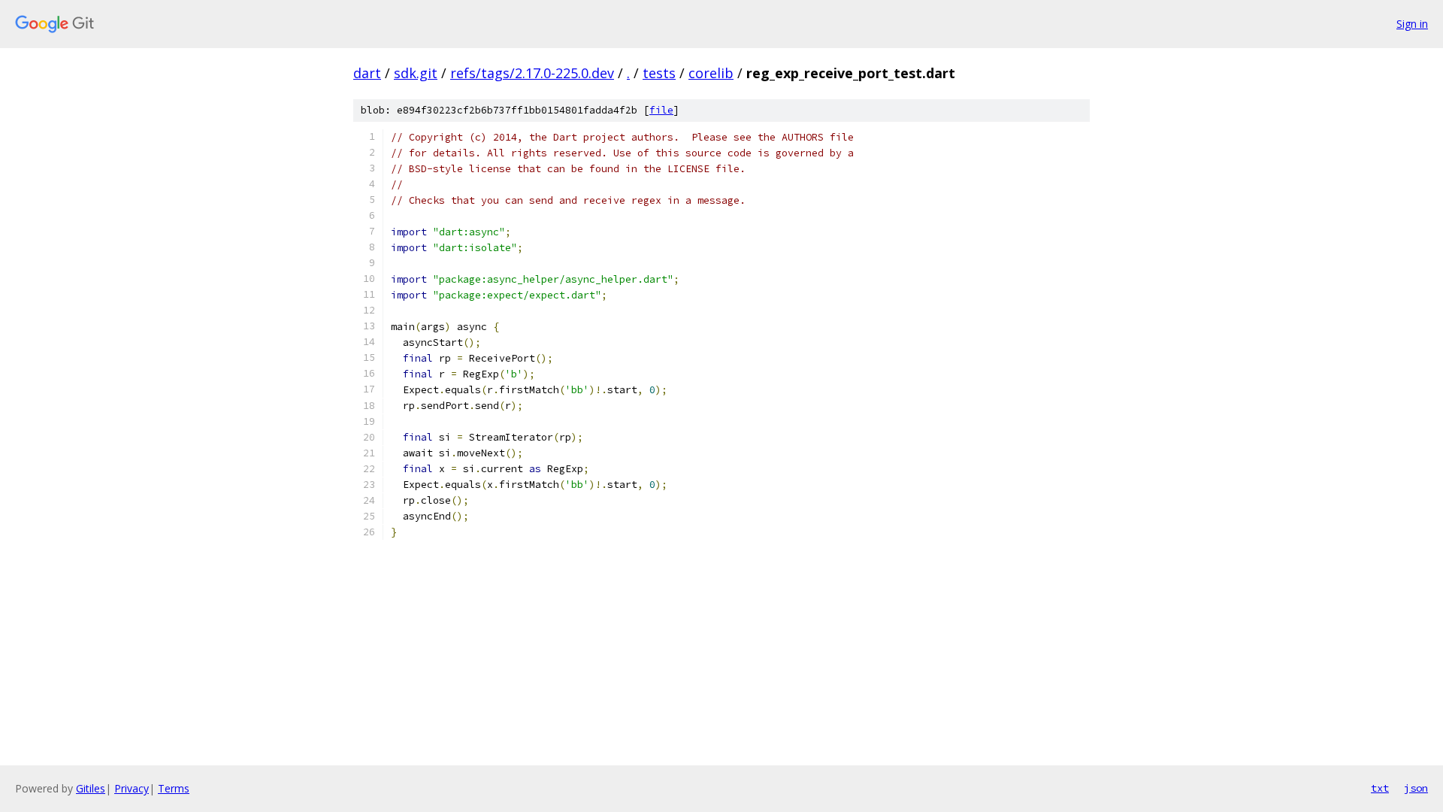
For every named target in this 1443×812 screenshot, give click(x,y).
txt (1380, 788)
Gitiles (90, 788)
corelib (711, 73)
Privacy (131, 788)
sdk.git (415, 73)
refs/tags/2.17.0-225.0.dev (532, 73)
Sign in (1412, 24)
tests (659, 73)
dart (367, 73)
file (661, 110)
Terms (173, 788)
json (1416, 788)
